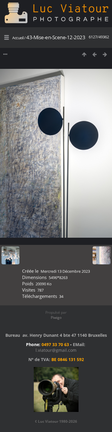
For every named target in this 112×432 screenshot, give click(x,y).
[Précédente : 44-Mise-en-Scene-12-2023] (94, 54)
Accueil (18, 37)
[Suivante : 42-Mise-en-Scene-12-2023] (105, 54)
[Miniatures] (84, 54)
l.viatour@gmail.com (56, 350)
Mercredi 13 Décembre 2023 (65, 271)
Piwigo (56, 317)
